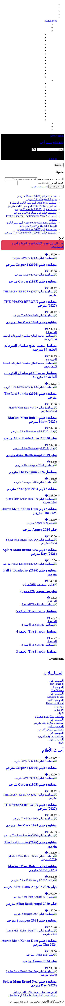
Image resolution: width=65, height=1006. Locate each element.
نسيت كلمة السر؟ (39, 186)
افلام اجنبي (36, 33)
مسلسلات (44, 80)
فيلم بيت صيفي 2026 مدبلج (38, 591)
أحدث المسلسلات (46, 7)
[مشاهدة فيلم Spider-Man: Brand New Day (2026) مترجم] (29, 542)
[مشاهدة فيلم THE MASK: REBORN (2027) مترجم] (29, 294)
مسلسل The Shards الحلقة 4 (36, 631)
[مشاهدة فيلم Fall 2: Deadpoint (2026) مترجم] (30, 563)
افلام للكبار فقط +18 (38, 129)
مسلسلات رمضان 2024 (29, 103)
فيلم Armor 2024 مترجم (40, 529)
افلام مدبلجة (36, 70)
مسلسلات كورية (33, 86)
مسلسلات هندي (34, 96)
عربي (40, 119)
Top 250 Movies (34, 60)
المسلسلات (36, 100)
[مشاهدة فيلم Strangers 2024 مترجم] (35, 482)
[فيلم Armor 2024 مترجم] (41, 522)
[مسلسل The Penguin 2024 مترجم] (36, 465)
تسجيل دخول (56, 186)
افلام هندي (37, 37)
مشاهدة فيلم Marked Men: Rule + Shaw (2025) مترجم (32, 419)
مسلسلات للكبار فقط (37, 123)
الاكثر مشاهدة (42, 24)
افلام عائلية (36, 66)
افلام (47, 30)
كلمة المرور (57, 182)
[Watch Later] (46, 254)
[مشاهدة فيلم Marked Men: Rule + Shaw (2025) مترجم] (29, 410)
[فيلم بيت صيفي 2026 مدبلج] (40, 584)
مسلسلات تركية (33, 90)
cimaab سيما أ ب (52, 142)
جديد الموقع (57, 243)
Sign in (53, 17)
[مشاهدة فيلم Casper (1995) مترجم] (36, 274)
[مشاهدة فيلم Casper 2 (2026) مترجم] (34, 257)
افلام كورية (36, 40)
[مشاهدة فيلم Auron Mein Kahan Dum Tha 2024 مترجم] (29, 502)
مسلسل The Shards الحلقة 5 (36, 611)
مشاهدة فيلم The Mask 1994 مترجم (31, 322)
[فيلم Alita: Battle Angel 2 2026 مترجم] (34, 431)
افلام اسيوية (36, 50)
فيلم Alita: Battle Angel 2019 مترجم (31, 455)
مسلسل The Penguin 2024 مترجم (33, 472)
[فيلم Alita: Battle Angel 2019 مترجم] (35, 448)
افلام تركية (37, 43)
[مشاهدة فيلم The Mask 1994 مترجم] (35, 315)
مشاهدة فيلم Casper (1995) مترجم (32, 281)
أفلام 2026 (37, 76)
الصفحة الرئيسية (47, 4)
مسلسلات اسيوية (33, 109)
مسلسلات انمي (34, 93)
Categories (51, 20)
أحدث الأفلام (49, 14)
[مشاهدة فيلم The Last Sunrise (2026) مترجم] (30, 386)
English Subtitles (33, 106)
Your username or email (51, 179)
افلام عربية (36, 73)
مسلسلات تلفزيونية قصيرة (27, 113)
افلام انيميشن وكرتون (30, 57)
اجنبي (39, 83)
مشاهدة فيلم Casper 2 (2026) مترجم (31, 264)
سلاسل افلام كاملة (32, 63)
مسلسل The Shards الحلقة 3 (36, 651)
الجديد (46, 27)
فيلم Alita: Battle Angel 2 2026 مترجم (30, 438)
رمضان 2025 (35, 116)
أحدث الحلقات (49, 11)
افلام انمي (37, 47)
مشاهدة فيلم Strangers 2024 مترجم (32, 489)
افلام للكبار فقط (33, 53)
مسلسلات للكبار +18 (38, 126)
